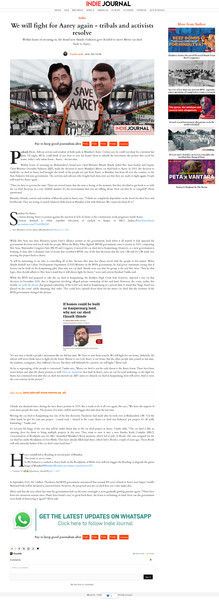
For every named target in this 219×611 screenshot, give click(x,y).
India (57, 10)
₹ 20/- (95, 144)
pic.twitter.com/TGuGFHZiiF (33, 224)
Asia (66, 10)
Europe (116, 10)
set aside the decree (28, 285)
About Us (91, 594)
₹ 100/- (113, 144)
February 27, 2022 (61, 229)
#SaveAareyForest (145, 220)
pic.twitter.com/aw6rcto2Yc (78, 465)
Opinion (141, 10)
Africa (90, 10)
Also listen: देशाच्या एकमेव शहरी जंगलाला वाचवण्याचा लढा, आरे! (38, 393)
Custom (124, 144)
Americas (102, 10)
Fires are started (70, 372)
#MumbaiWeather (53, 465)
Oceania (128, 10)
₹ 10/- (86, 144)
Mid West (77, 10)
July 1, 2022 (54, 471)
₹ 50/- (104, 144)
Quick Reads (157, 10)
